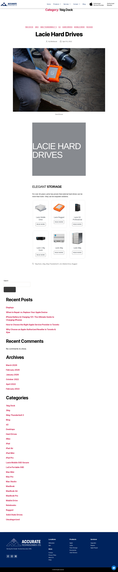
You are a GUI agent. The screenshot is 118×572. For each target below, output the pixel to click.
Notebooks (11, 505)
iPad (8, 443)
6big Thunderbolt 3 (48, 27)
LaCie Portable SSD (15, 467)
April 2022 (11, 384)
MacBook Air (12, 491)
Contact (75, 4)
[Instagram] (11, 556)
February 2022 (13, 389)
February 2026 (13, 370)
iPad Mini (10, 453)
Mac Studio (11, 481)
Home (49, 4)
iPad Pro (10, 458)
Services (66, 4)
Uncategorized (13, 519)
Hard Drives (67, 27)
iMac (8, 439)
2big (37, 27)
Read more (41, 224)
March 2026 (11, 365)
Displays (10, 307)
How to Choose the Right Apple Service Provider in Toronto (32, 325)
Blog (84, 4)
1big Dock (29, 27)
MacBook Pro (12, 496)
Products (56, 4)
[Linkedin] (15, 556)
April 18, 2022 (67, 41)
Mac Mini (10, 472)
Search (6, 281)
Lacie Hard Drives (59, 34)
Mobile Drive (79, 27)
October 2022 (12, 379)
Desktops (10, 429)
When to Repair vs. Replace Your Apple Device (26, 312)
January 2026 (12, 375)
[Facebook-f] (7, 556)
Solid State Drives (14, 515)
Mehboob (54, 41)
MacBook (10, 486)
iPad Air (9, 448)
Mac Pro (9, 477)
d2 (60, 27)
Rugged (89, 27)
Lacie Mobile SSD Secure (17, 462)
